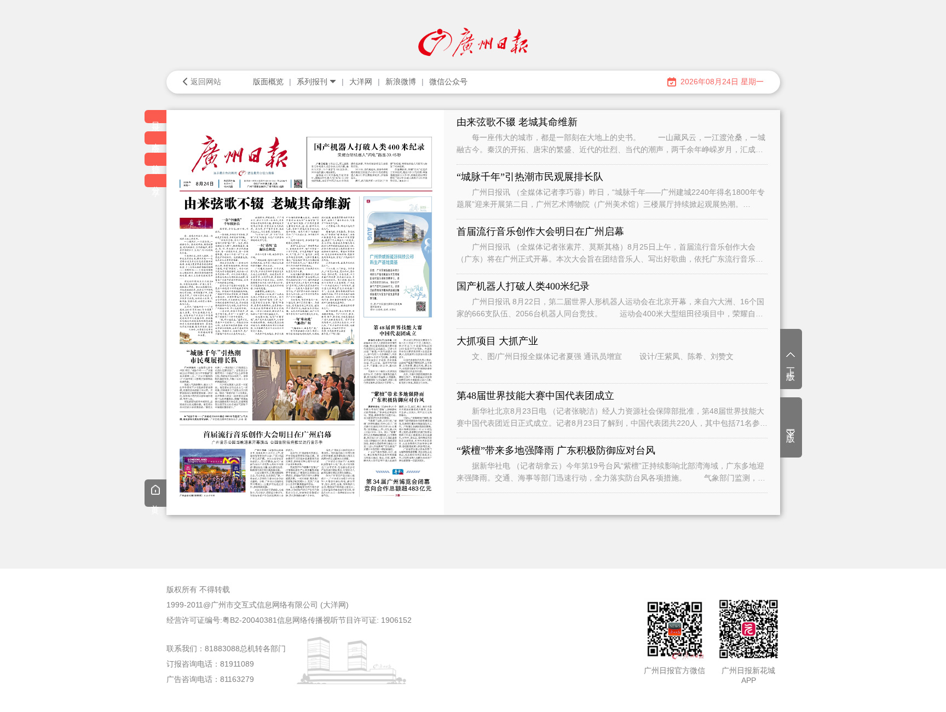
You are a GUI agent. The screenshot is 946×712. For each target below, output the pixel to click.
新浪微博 (400, 81)
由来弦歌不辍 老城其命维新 (517, 122)
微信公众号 (448, 81)
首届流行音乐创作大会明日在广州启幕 (540, 231)
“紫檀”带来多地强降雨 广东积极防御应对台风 (556, 450)
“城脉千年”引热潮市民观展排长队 (530, 176)
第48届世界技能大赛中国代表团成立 (535, 395)
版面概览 (268, 81)
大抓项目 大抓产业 (497, 340)
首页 (155, 501)
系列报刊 (312, 81)
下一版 (790, 426)
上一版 (790, 364)
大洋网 (360, 81)
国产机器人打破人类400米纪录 (523, 286)
